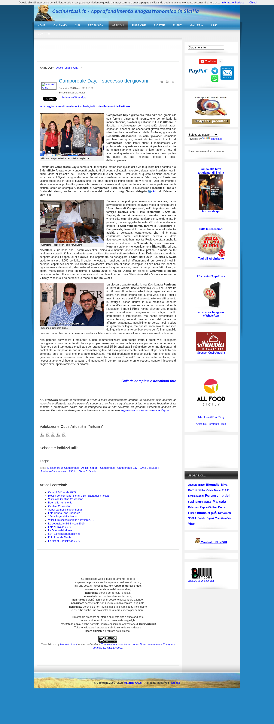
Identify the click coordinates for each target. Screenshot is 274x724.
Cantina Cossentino (59, 506)
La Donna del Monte (60, 530)
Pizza (221, 507)
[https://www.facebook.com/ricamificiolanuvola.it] (211, 341)
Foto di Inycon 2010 (59, 527)
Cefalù (225, 490)
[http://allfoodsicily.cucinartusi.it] (211, 392)
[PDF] (161, 82)
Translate (216, 138)
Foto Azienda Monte (59, 537)
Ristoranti (224, 513)
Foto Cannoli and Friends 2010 (66, 513)
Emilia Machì (196, 495)
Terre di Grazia (88, 471)
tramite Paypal (160, 410)
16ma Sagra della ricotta (62, 516)
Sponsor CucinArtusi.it (211, 352)
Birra (224, 484)
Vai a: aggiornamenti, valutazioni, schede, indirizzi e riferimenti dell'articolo (85, 106)
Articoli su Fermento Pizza (211, 423)
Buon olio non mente (60, 502)
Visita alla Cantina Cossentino (65, 499)
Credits (175, 682)
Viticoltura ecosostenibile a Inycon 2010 (71, 519)
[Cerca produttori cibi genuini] (211, 114)
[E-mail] (173, 82)
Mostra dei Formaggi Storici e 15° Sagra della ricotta (78, 495)
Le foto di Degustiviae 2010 (64, 540)
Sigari (210, 518)
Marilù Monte (203, 501)
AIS (155, 191)
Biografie (212, 484)
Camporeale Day (127, 467)
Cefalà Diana (213, 490)
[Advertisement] (108, 51)
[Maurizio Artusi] (48, 87)
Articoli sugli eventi (67, 67)
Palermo (193, 507)
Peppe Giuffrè (208, 507)
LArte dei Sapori (149, 467)
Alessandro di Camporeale (63, 467)
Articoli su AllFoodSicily (211, 417)
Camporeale (107, 467)
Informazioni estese (233, 2)
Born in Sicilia (196, 490)
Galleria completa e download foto (148, 381)
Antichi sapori (89, 467)
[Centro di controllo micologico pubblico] (197, 542)
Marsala (219, 501)
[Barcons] (203, 573)
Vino (191, 523)
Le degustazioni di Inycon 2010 (66, 523)
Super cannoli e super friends (65, 509)
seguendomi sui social (134, 410)
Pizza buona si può (202, 513)
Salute (201, 518)
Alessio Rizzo (196, 484)
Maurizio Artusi (68, 644)
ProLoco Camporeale (53, 471)
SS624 (72, 471)
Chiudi (253, 2)
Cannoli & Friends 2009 (62, 492)
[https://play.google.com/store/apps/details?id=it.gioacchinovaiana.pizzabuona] (211, 294)
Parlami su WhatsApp (73, 97)
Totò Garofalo (223, 518)
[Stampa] (167, 82)
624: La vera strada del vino (64, 533)
